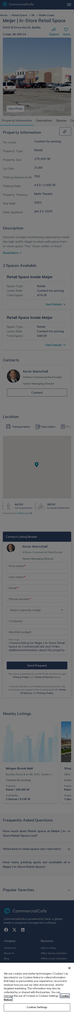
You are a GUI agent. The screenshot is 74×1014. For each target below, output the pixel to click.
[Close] (69, 968)
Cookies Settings (37, 1007)
